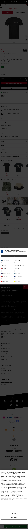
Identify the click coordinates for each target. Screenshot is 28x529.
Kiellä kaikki (14, 517)
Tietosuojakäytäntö (9, 499)
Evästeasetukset (9, 498)
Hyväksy (14, 513)
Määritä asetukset (14, 521)
